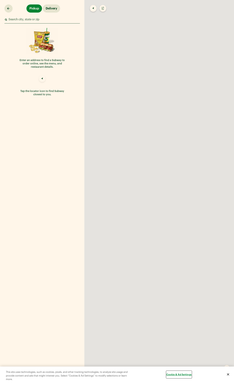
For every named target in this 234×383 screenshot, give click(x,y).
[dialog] (117, 375)
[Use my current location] (42, 79)
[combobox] (42, 19)
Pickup (34, 8)
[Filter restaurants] (102, 8)
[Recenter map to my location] (93, 8)
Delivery (51, 8)
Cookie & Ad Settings (179, 374)
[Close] (228, 374)
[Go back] (8, 8)
